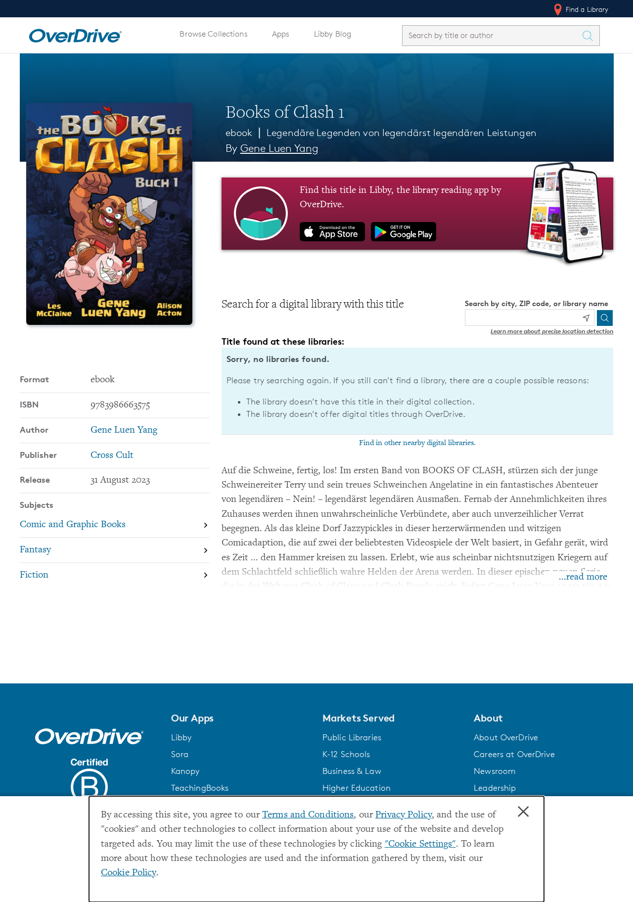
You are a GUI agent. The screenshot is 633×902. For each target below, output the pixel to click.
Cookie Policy (128, 873)
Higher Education (356, 788)
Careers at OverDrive (514, 754)
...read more (583, 577)
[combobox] (492, 35)
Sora (180, 754)
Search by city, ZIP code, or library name (536, 303)
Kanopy (185, 771)
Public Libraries (351, 737)
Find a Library (586, 9)
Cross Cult (112, 455)
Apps (281, 34)
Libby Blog (332, 34)
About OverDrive (506, 737)
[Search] (605, 318)
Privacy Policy (403, 815)
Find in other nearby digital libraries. (417, 443)
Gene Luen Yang (279, 148)
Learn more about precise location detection (552, 331)
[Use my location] (586, 318)
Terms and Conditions (308, 815)
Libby (181, 737)
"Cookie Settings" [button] (420, 844)
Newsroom (495, 771)
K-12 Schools (346, 754)
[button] (241, 718)
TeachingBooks (200, 788)
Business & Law (351, 771)
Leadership (495, 788)
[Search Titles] (590, 35)
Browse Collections (213, 34)
